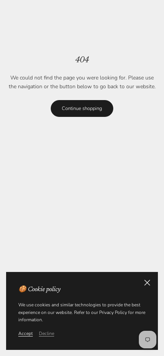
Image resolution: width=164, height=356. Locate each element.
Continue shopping (82, 108)
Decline (46, 333)
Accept (25, 333)
